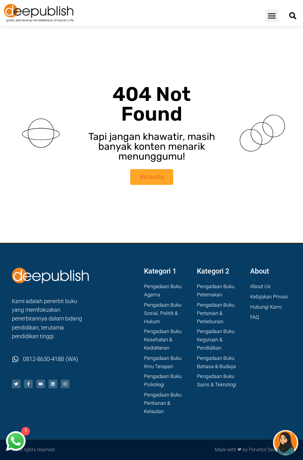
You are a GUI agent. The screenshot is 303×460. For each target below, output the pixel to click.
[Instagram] (65, 384)
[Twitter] (16, 384)
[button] (271, 15)
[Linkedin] (53, 384)
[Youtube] (40, 384)
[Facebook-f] (28, 384)
